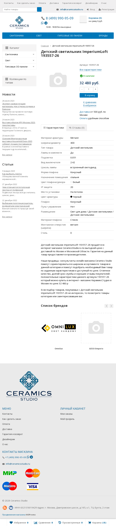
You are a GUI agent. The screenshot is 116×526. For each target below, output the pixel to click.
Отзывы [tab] (78, 127)
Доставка (54, 3)
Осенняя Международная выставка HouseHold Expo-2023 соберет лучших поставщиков (17, 141)
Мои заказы (66, 413)
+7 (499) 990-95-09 (15, 457)
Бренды (103, 35)
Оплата (42, 3)
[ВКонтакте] (10, 507)
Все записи (7, 155)
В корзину (90, 95)
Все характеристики (91, 69)
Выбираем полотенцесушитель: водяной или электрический (17, 204)
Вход (92, 9)
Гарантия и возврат (72, 3)
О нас (103, 3)
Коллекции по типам (15, 80)
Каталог (14, 48)
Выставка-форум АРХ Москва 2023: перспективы (18, 124)
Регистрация (108, 9)
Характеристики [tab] (55, 127)
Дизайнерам (91, 3)
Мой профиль (67, 418)
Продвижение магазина (14, 514)
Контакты (9, 3)
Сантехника (17, 35)
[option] (58, 332)
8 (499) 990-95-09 (60, 18)
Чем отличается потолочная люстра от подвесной (16, 188)
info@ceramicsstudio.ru (71, 9)
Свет (39, 35)
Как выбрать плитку (12, 173)
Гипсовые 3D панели (70, 35)
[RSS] (4, 507)
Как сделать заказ (26, 3)
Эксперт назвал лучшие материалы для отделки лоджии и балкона (18, 106)
